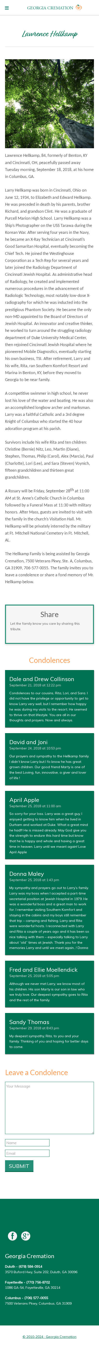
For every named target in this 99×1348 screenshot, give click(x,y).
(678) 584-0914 (30, 1266)
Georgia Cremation (50, 8)
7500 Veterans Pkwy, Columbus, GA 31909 (38, 1303)
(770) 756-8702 (38, 1282)
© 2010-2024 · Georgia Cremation (49, 1337)
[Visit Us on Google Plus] (26, 1237)
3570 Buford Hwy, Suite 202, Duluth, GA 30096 (41, 1272)
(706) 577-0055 (36, 1298)
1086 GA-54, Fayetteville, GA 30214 (32, 1287)
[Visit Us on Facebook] (12, 1237)
